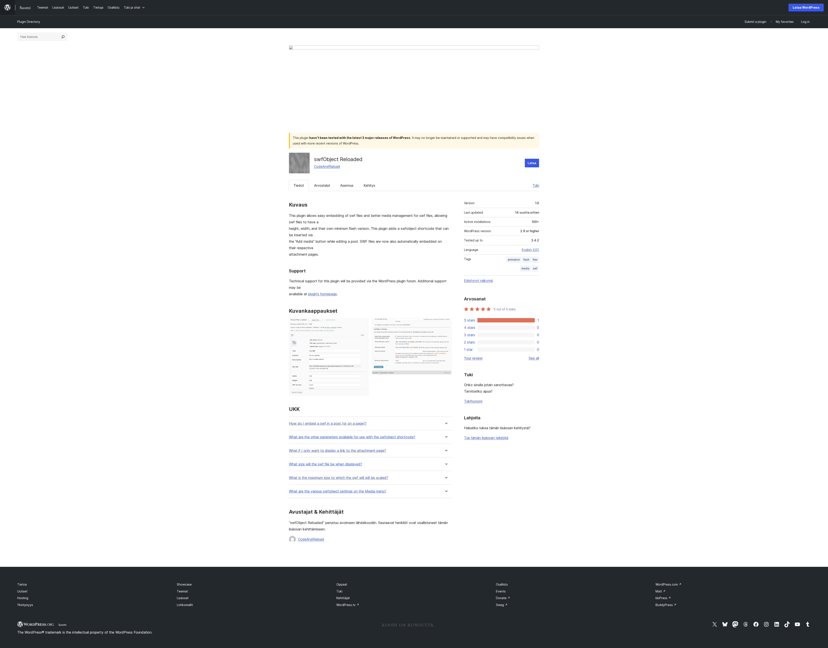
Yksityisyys (25, 605)
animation (514, 259)
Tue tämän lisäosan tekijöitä (486, 438)
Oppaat (341, 584)
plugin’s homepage (322, 294)
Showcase (184, 584)
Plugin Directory (28, 21)
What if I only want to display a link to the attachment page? (337, 451)
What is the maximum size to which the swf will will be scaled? (338, 478)
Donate (503, 598)
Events (501, 591)
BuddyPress (666, 605)
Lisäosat (182, 598)
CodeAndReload (327, 166)
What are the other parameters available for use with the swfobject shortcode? (352, 437)
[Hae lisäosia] (63, 37)
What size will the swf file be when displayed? (325, 464)
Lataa (532, 163)
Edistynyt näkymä (478, 280)
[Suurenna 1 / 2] (363, 324)
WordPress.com (669, 584)
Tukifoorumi (473, 401)
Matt (661, 591)
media (525, 268)
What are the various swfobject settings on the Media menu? (337, 491)
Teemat (182, 591)
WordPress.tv (347, 605)
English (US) (530, 250)
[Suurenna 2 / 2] (446, 324)
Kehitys (369, 185)
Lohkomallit (185, 605)
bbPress (663, 598)
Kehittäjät (343, 598)
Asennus (346, 185)
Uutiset (22, 591)
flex (535, 259)
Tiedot (298, 185)
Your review (473, 358)
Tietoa (22, 584)
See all (534, 358)
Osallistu (502, 584)
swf (535, 268)
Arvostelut (322, 185)
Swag (502, 605)
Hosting (22, 598)
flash (526, 259)
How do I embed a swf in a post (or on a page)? (328, 423)
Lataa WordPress (806, 7)
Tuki (536, 185)
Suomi (62, 624)
